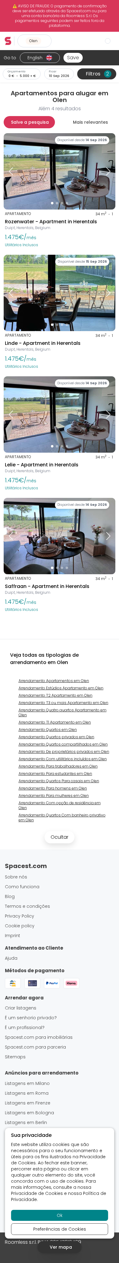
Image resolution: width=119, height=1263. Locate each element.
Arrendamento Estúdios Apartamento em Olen (61, 688)
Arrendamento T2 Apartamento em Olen (55, 695)
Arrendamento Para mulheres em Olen (54, 795)
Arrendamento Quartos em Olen (48, 729)
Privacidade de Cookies (37, 1193)
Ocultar (59, 837)
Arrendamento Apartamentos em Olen (54, 680)
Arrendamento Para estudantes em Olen (55, 773)
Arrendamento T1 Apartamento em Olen (55, 722)
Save (73, 57)
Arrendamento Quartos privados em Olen (56, 736)
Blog (10, 896)
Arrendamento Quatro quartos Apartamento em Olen (62, 712)
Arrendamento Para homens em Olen (53, 788)
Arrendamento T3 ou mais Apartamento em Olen (63, 702)
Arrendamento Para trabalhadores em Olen (58, 766)
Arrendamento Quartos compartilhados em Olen (63, 744)
